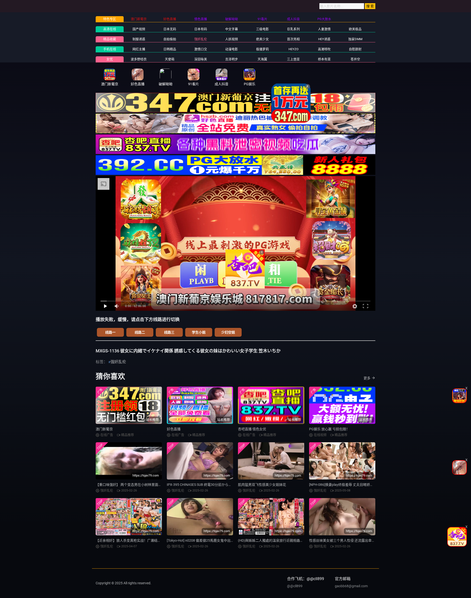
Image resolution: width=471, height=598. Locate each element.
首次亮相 (293, 39)
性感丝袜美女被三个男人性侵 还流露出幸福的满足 (347, 540)
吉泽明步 (231, 59)
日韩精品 (169, 49)
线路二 (140, 332)
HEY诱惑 (324, 39)
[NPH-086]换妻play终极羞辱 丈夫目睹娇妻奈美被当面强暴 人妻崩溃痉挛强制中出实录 (374, 485)
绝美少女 (262, 39)
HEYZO (293, 49)
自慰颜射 (355, 49)
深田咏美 (200, 59)
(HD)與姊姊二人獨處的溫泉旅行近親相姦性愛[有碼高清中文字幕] (287, 540)
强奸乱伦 (200, 39)
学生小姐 (199, 332)
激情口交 (200, 49)
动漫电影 (231, 49)
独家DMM (355, 39)
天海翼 (262, 59)
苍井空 (355, 59)
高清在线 (109, 29)
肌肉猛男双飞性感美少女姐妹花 (262, 485)
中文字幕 (231, 29)
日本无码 (169, 29)
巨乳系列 (293, 29)
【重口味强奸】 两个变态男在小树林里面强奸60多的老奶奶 (141, 485)
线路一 (110, 332)
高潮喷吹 (324, 49)
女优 (109, 59)
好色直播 (174, 429)
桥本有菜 (324, 59)
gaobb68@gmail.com (351, 586)
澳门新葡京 (104, 429)
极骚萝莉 (262, 49)
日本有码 (200, 29)
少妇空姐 (228, 332)
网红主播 (138, 49)
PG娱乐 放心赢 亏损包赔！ (329, 429)
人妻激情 (324, 29)
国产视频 (138, 29)
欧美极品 (355, 29)
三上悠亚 (293, 59)
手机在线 (109, 49)
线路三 (169, 332)
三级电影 (262, 29)
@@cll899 (294, 586)
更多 (367, 378)
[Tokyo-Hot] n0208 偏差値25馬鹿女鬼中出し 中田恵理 (208, 540)
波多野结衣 (139, 59)
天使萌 (169, 59)
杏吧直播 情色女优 (252, 429)
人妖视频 (231, 39)
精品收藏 (109, 39)
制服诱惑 (138, 39)
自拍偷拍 (169, 39)
